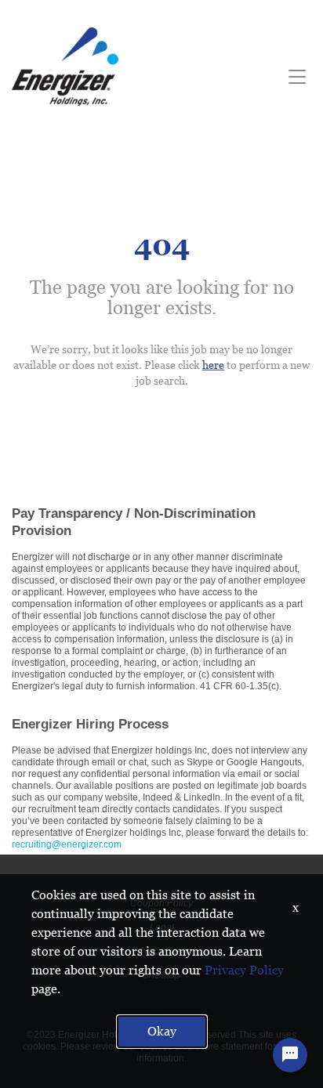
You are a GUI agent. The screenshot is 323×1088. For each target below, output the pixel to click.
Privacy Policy (244, 970)
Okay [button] (161, 1031)
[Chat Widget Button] (290, 1055)
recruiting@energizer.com (67, 844)
